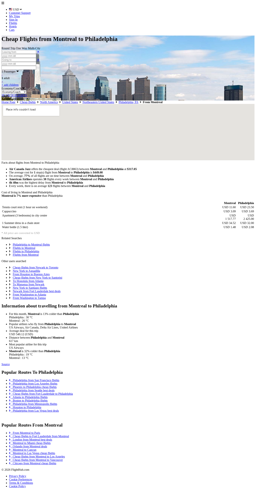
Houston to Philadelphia (25, 407)
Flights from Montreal (26, 254)
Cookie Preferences (20, 479)
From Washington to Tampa (29, 298)
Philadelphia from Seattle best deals (32, 390)
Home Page (8, 102)
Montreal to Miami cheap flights (30, 443)
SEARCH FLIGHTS (14, 95)
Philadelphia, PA (128, 102)
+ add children (10, 84)
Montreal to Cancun (23, 449)
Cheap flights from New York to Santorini (37, 277)
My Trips (14, 16)
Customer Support (20, 12)
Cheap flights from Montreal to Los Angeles (37, 456)
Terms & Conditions (21, 482)
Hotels (13, 26)
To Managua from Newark (28, 284)
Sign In (13, 19)
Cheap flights (28, 102)
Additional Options (13, 98)
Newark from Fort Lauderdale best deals (37, 291)
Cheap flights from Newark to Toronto (35, 267)
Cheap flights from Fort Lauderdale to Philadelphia (41, 393)
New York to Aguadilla (26, 270)
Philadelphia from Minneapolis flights (33, 404)
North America (49, 102)
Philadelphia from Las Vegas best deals (34, 410)
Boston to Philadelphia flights (29, 400)
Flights (13, 23)
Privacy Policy (17, 476)
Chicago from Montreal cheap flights (33, 463)
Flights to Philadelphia (26, 251)
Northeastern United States (98, 102)
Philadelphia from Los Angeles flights (33, 383)
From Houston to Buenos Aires (31, 274)
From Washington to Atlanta (29, 294)
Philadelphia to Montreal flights (31, 244)
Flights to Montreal (24, 248)
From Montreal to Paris (25, 432)
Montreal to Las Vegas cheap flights (32, 453)
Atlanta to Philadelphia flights (29, 397)
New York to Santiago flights (30, 287)
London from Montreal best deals (31, 439)
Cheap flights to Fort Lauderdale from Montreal (39, 436)
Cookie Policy (17, 486)
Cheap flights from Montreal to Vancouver (36, 459)
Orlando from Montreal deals (28, 446)
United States (70, 102)
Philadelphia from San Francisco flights (34, 380)
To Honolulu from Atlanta (28, 281)
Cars (11, 29)
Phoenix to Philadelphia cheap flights (33, 387)
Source (5, 364)
